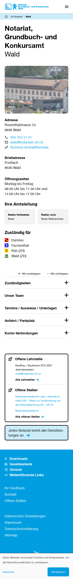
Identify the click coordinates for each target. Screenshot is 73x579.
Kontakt (10, 494)
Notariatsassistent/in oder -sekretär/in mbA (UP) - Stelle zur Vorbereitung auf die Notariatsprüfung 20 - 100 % (37, 400)
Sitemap (11, 535)
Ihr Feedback (15, 488)
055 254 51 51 (21, 137)
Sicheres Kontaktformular (29, 147)
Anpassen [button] (8, 571)
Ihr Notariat (16, 16)
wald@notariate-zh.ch (26, 142)
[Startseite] (6, 16)
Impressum (13, 522)
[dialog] (36, 566)
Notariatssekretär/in (27, 410)
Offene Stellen (26, 390)
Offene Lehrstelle (28, 359)
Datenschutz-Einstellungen (25, 516)
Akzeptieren (58, 571)
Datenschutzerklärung (21, 529)
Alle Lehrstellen (25, 379)
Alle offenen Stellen (27, 416)
